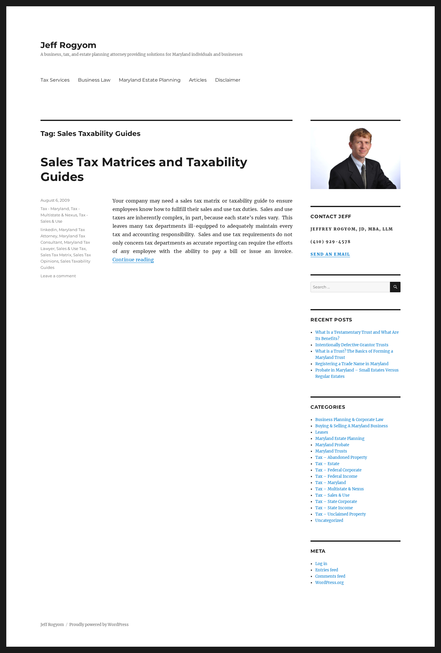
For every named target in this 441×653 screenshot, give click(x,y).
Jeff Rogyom (68, 45)
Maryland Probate (332, 444)
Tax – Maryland (330, 482)
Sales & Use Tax (71, 248)
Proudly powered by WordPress (99, 624)
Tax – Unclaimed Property (340, 514)
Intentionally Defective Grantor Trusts (351, 345)
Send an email (330, 254)
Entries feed (326, 570)
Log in (321, 563)
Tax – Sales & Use (332, 495)
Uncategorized (329, 520)
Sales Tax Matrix (55, 254)
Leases (321, 432)
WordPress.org (329, 582)
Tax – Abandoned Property (341, 457)
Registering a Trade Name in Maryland (351, 363)
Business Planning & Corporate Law (349, 419)
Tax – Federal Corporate (338, 470)
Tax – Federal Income (336, 476)
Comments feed (330, 576)
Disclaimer (227, 80)
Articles (198, 80)
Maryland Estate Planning (150, 80)
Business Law (94, 80)
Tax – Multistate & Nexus (339, 489)
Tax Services (55, 80)
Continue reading (133, 260)
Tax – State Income (334, 507)
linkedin (48, 229)
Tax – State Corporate (336, 501)
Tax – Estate (327, 463)
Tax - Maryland (54, 208)
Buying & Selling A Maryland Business (351, 426)
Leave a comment (58, 275)
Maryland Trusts (331, 451)
